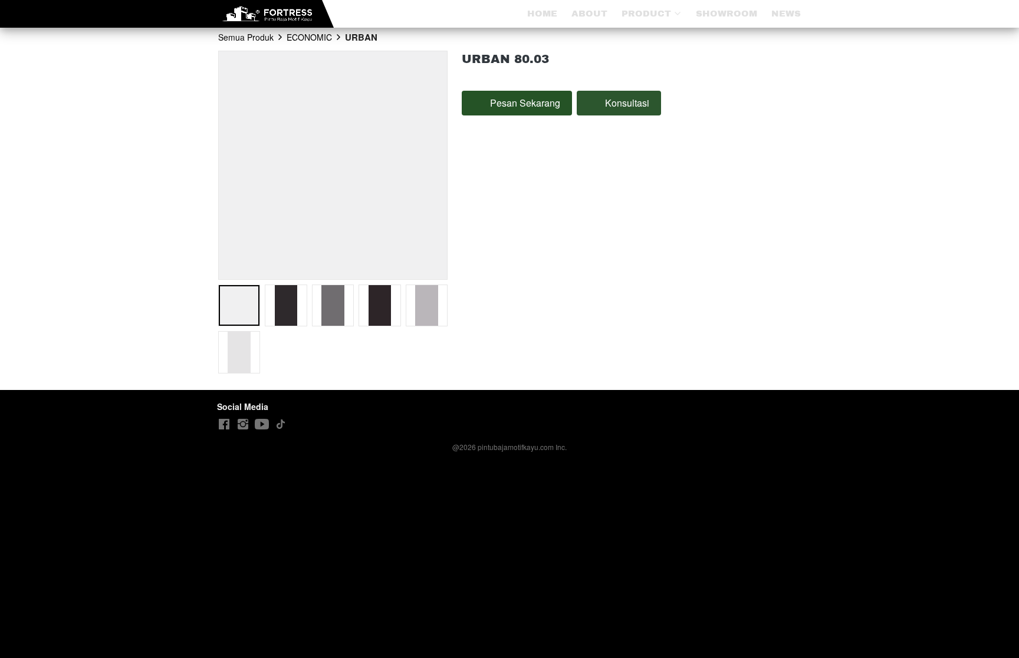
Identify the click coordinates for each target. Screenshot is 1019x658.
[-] (224, 424)
